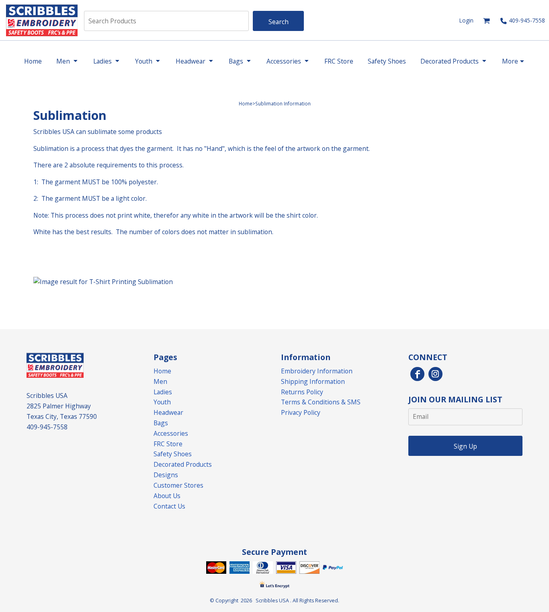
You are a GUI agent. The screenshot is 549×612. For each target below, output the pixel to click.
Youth (162, 402)
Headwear (168, 412)
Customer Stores (178, 485)
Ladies (163, 391)
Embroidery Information (316, 371)
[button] (486, 21)
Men (160, 381)
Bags (161, 422)
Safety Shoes (173, 453)
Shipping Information (313, 381)
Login (466, 20)
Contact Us (169, 506)
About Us (167, 495)
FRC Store (168, 443)
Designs (166, 474)
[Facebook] (417, 374)
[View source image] (103, 282)
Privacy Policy (300, 412)
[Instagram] (435, 374)
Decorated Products (183, 464)
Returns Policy (302, 391)
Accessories (171, 433)
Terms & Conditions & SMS (321, 402)
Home (245, 103)
